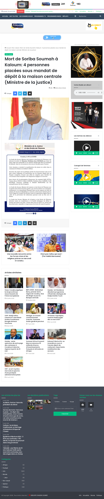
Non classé (15, 48)
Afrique (5, 465)
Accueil (5, 16)
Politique (98, 11)
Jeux (6, 477)
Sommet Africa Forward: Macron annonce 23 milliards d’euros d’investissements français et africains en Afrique (35, 346)
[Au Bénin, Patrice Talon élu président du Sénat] (31, 402)
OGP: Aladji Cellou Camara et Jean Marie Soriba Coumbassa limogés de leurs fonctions (13, 319)
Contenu (57, 401)
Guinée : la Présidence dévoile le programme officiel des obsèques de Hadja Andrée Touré (57, 293)
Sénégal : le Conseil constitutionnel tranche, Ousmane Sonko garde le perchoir (35, 318)
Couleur (64, 401)
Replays (65, 16)
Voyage (72, 401)
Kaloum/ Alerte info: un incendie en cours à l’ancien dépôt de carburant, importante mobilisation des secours (56, 346)
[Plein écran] (97, 153)
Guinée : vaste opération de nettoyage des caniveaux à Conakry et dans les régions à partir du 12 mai (14, 346)
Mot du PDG (14, 16)
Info (76, 11)
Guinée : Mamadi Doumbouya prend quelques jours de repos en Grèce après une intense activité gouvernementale (62, 11)
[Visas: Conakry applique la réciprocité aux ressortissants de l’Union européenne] (14, 283)
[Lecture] (77, 153)
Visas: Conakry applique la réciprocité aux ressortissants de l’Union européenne (14, 293)
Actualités (83, 11)
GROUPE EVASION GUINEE (39, 495)
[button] (87, 148)
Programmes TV (40, 16)
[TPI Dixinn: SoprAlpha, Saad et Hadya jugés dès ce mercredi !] (57, 308)
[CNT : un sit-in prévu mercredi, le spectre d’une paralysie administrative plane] (14, 362)
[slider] (85, 153)
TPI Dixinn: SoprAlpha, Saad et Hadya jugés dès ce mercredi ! (56, 318)
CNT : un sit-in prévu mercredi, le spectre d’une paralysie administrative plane (12, 372)
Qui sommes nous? (26, 16)
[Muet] (93, 153)
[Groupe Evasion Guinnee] (17, 26)
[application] (86, 148)
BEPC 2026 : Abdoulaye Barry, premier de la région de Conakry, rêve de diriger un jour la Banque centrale (35, 294)
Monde (90, 11)
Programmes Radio (54, 16)
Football (5, 468)
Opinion (5, 484)
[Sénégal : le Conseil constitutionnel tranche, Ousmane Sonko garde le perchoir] (35, 308)
